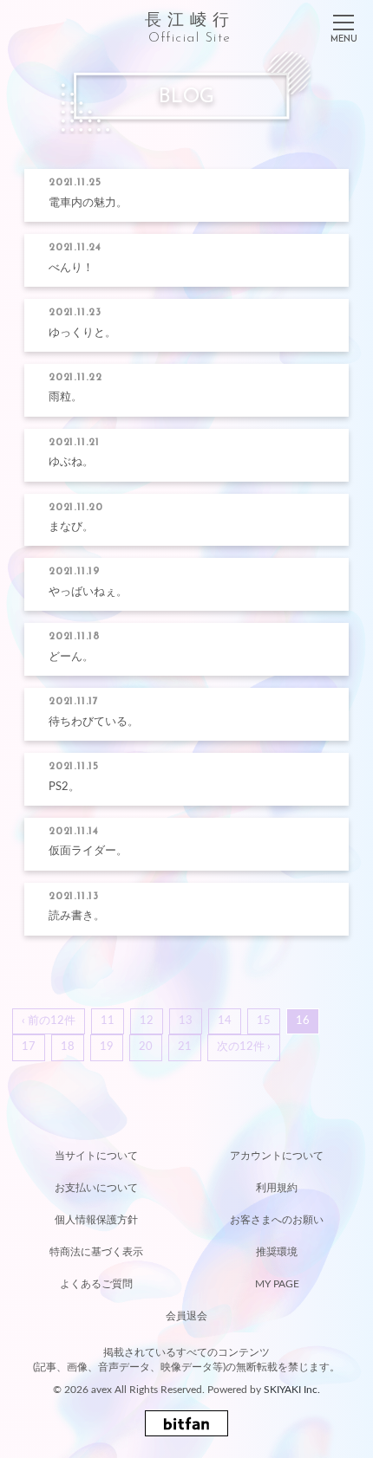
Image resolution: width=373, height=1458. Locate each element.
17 (29, 1047)
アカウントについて (277, 1155)
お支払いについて (96, 1188)
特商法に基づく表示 (96, 1252)
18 (68, 1047)
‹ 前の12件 (48, 1021)
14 (225, 1021)
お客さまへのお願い (277, 1220)
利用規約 (277, 1188)
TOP (186, 1122)
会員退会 (186, 1316)
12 (147, 1021)
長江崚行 (190, 28)
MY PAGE (277, 1284)
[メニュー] (343, 25)
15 (264, 1021)
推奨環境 (277, 1252)
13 (186, 1021)
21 (185, 1047)
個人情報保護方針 (96, 1220)
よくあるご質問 (96, 1284)
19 (107, 1047)
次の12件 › (244, 1047)
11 (108, 1021)
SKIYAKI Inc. (292, 1389)
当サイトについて (96, 1155)
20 (146, 1047)
